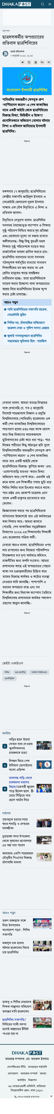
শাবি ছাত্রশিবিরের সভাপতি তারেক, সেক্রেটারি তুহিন (28, 312)
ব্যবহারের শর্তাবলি (37, 1066)
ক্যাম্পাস (6, 30)
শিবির (7, 672)
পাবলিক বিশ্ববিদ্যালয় (39, 672)
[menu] (49, 4)
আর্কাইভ (21, 1080)
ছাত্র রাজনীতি (20, 672)
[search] (42, 4)
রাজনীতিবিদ (9, 678)
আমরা (43, 1073)
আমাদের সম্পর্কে (29, 1073)
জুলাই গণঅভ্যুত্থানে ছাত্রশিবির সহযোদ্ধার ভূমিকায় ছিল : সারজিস (27, 338)
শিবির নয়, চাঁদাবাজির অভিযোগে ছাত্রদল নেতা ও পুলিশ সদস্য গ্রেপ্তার (28, 325)
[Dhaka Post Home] (27, 1053)
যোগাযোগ (13, 1073)
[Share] (22, 62)
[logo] (16, 4)
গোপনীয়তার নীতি (16, 1066)
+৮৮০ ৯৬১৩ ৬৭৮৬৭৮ (28, 1096)
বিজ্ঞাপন (32, 1080)
